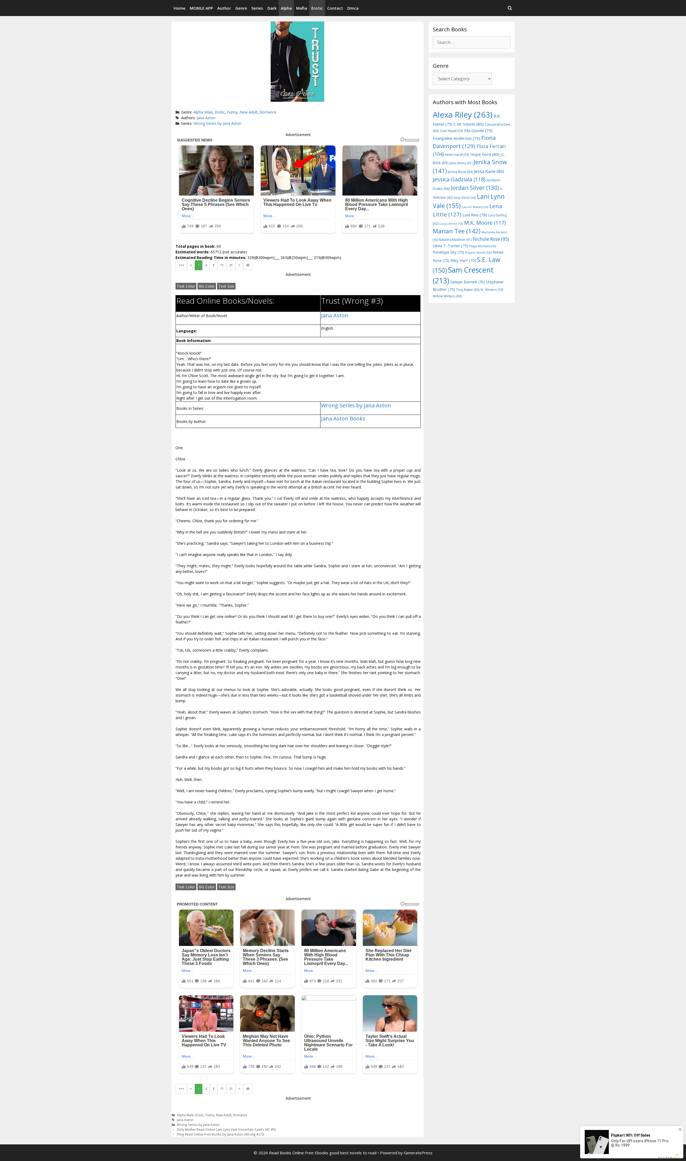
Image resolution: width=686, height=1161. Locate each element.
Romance (268, 112)
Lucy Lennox (451, 224)
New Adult (249, 112)
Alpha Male (203, 112)
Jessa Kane (489, 171)
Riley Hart (463, 260)
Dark (272, 8)
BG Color (207, 286)
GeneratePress (418, 1152)
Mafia (301, 8)
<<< (181, 265)
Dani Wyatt (451, 131)
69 (247, 265)
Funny (232, 112)
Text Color (186, 286)
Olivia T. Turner (450, 245)
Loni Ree (475, 214)
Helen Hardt (457, 154)
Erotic (317, 8)
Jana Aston (206, 117)
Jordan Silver (475, 187)
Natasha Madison (455, 239)
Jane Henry (461, 163)
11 (221, 265)
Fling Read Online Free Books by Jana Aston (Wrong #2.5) (220, 1134)
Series (257, 8)
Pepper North (478, 252)
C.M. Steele (468, 124)
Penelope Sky (448, 252)
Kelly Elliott (465, 198)
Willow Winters (447, 296)
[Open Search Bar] (509, 8)
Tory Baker (467, 289)
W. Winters (491, 289)
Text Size (226, 286)
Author (224, 8)
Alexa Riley (463, 114)
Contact (335, 8)
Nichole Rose (491, 239)
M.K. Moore (485, 222)
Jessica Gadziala (459, 179)
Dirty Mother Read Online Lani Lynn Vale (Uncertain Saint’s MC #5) (226, 1129)
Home (179, 8)
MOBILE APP (201, 8)
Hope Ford (484, 154)
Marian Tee (456, 231)
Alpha (286, 8)
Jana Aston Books (343, 418)
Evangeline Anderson (456, 138)
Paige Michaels (482, 246)
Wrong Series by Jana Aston (217, 123)
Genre (241, 8)
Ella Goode (478, 130)
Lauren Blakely (475, 207)
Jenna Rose (460, 172)
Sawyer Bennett (467, 281)
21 (231, 265)
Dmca (353, 8)
